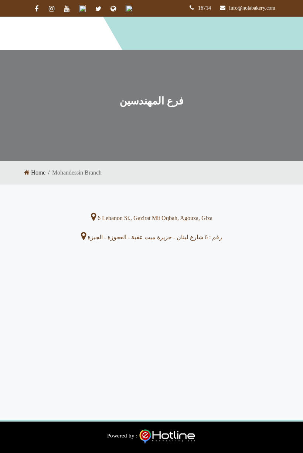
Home (38, 172)
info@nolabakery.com (252, 8)
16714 (204, 8)
